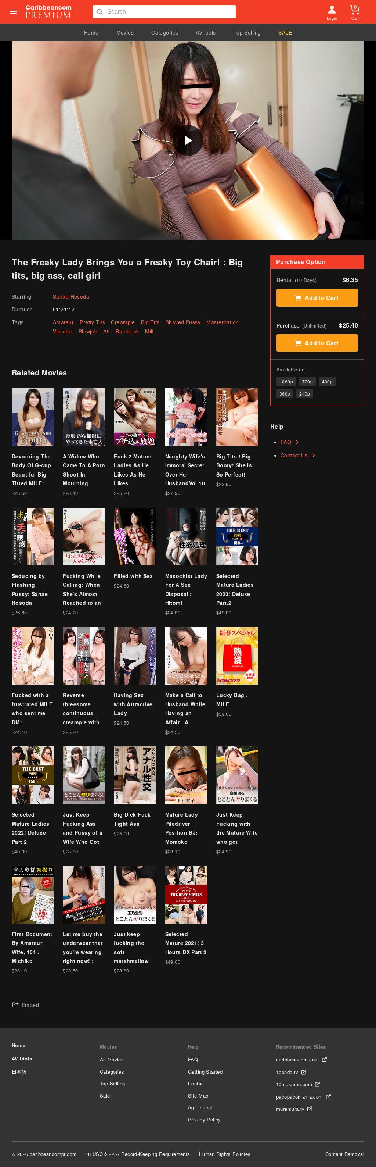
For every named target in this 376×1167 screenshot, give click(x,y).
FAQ (286, 442)
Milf (149, 331)
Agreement (200, 1107)
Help (193, 1046)
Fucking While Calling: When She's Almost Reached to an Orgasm (82, 593)
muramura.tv (290, 1108)
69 (107, 331)
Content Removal (344, 1153)
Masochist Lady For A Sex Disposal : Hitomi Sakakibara (186, 593)
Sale (105, 1095)
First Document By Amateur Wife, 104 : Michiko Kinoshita (32, 952)
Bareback (127, 331)
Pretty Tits (92, 322)
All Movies (112, 1059)
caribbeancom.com (297, 1059)
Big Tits (150, 322)
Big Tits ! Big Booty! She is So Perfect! (234, 465)
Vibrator (62, 331)
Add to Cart (322, 297)
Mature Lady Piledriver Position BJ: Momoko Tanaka (181, 832)
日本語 (19, 1071)
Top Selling (247, 32)
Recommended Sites (301, 1046)
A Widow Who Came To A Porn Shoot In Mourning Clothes (84, 474)
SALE (285, 32)
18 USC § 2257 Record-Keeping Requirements (138, 1153)
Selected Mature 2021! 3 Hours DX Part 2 (186, 943)
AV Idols (206, 32)
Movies (125, 32)
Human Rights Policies (225, 1153)
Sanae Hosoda (71, 296)
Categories (164, 32)
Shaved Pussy (183, 322)
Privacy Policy (204, 1119)
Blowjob (88, 331)
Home (91, 32)
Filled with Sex (133, 575)
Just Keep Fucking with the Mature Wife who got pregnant (237, 832)
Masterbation (222, 322)
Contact (197, 1083)
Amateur (63, 322)
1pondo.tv (287, 1071)
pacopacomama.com (299, 1096)
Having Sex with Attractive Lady (133, 704)
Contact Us (294, 455)
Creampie (123, 322)
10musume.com (294, 1084)
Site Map (198, 1095)
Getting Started (205, 1071)
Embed (30, 1005)
